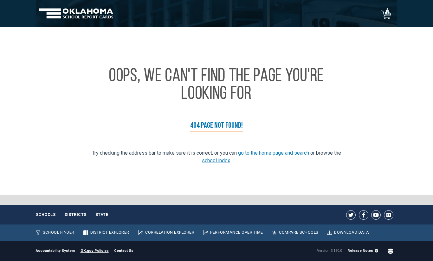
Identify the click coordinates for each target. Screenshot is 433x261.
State (101, 214)
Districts (76, 214)
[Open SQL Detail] (390, 251)
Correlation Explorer (169, 232)
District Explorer (109, 232)
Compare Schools (298, 232)
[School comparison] (386, 13)
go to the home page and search (273, 153)
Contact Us (123, 250)
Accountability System (55, 250)
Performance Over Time (236, 232)
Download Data (351, 232)
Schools (46, 214)
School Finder (58, 232)
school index (216, 160)
